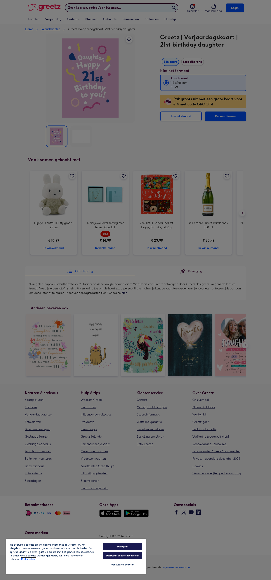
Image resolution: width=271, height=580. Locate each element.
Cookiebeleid (28, 559)
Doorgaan (122, 546)
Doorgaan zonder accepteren (122, 555)
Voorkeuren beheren (122, 564)
